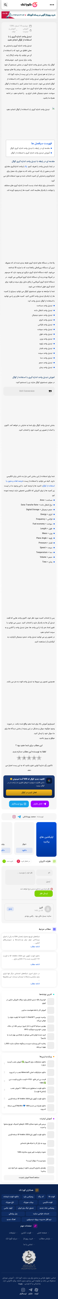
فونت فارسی (47, 1202)
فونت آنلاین (26, 1233)
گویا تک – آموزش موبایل (29, 4)
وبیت (20, 1283)
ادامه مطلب (35, 946)
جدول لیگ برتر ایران (26, 1208)
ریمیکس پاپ (28, 1196)
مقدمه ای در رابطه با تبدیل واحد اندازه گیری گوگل (30, 148)
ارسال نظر (44, 893)
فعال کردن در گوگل (29, 792)
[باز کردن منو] (52, 5)
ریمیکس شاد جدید (47, 1208)
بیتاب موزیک (28, 1202)
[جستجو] (5, 4)
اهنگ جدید (11, 1219)
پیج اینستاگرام (17, 804)
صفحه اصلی (42, 1233)
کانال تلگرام (38, 804)
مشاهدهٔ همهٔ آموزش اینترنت (29, 1177)
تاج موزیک (10, 1202)
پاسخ (10, 909)
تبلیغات (12, 1233)
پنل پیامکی (13, 1213)
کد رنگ (41, 1196)
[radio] (39, 758)
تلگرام (30, 1293)
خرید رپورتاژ (28, 1239)
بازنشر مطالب (44, 1239)
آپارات (36, 1293)
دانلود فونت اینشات (11, 1196)
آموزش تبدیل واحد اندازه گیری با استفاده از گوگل (30, 153)
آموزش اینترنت (25, 30)
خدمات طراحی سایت (41, 1213)
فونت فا (52, 1196)
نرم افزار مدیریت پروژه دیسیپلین (39, 1219)
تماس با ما (28, 1245)
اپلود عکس (8, 1208)
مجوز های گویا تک (29, 1259)
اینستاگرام (23, 1293)
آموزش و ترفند (12, 30)
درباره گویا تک (11, 1239)
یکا (26, 166)
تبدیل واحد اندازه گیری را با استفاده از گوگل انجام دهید (20, 38)
